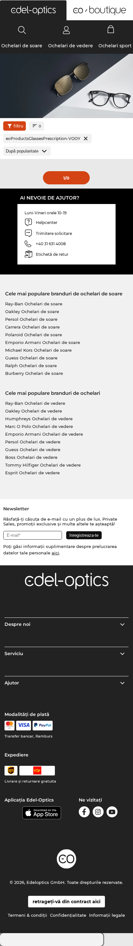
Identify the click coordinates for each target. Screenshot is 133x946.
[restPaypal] (43, 725)
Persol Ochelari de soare (31, 319)
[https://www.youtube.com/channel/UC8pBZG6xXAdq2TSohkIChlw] (112, 813)
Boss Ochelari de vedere (31, 457)
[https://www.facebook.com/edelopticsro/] (84, 813)
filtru (18, 126)
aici (55, 552)
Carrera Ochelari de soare (32, 326)
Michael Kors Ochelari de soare (38, 350)
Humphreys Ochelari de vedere (39, 418)
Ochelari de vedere (70, 46)
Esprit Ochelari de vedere (32, 472)
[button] (33, 10)
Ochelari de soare (21, 46)
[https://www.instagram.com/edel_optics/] (98, 813)
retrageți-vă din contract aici (66, 901)
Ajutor (12, 683)
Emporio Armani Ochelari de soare (42, 342)
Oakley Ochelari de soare (32, 311)
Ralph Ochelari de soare (31, 365)
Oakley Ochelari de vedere (33, 410)
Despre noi (17, 624)
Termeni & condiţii (27, 915)
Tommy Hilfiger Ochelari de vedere (43, 465)
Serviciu (14, 653)
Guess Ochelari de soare (31, 357)
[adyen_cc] (9, 725)
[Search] (22, 30)
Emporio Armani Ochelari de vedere (44, 434)
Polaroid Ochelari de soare (33, 334)
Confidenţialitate (68, 915)
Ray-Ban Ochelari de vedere (35, 403)
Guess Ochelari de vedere (32, 449)
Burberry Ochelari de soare (34, 373)
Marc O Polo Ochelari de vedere (39, 426)
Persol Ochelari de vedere (32, 441)
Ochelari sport (115, 46)
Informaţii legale (107, 915)
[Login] (66, 30)
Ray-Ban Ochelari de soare (33, 303)
